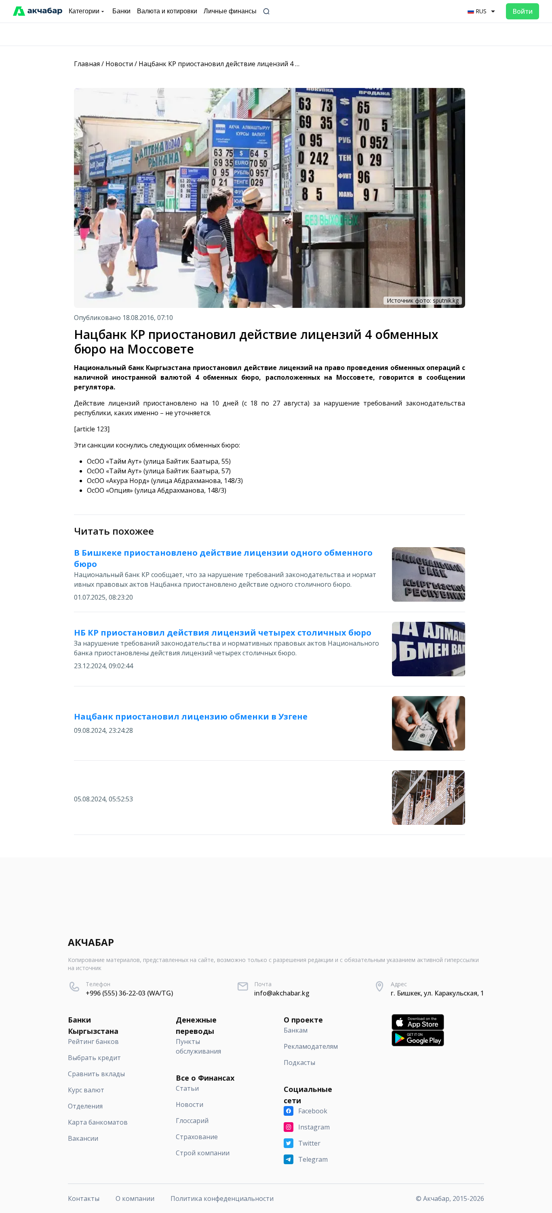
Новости (119, 63)
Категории (84, 11)
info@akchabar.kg (282, 993)
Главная (87, 63)
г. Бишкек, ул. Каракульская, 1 (437, 993)
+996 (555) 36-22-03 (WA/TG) (129, 993)
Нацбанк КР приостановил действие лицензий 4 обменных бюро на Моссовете (265, 63)
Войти (522, 11)
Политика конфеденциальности (222, 1198)
